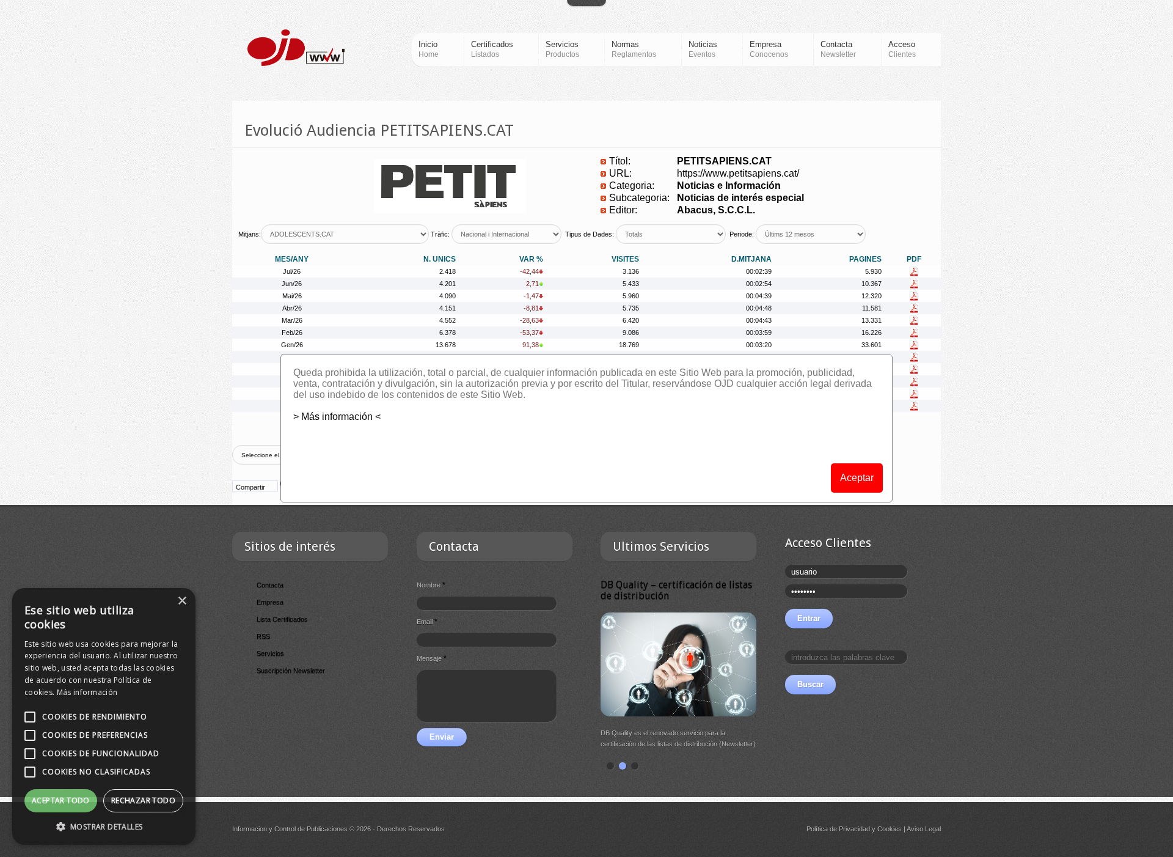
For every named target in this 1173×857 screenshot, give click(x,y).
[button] (103, 826)
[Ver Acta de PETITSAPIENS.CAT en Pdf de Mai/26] (914, 296)
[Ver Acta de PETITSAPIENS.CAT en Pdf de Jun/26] (914, 284)
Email (427, 621)
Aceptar (857, 478)
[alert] (104, 716)
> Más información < (337, 416)
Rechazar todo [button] (143, 800)
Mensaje (432, 658)
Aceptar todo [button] (61, 800)
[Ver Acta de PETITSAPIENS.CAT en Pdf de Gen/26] (914, 345)
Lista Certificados (282, 619)
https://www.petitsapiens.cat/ (738, 173)
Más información (87, 692)
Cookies (889, 829)
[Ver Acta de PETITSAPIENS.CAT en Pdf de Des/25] (914, 357)
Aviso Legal (924, 829)
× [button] (181, 601)
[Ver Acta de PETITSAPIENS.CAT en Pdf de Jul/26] (914, 271)
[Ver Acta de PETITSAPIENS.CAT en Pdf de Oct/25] (914, 381)
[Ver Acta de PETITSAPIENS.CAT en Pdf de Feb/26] (914, 332)
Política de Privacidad (838, 829)
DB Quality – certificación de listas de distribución (676, 590)
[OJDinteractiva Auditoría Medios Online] (296, 47)
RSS (263, 636)
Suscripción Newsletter (291, 670)
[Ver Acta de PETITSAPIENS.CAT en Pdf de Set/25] (914, 394)
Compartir (250, 487)
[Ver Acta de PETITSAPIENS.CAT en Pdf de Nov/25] (914, 369)
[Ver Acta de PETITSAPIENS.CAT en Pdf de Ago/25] (914, 406)
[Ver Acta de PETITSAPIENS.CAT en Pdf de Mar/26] (914, 320)
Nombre (431, 585)
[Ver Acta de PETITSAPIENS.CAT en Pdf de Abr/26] (914, 308)
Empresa (270, 602)
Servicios (270, 653)
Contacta (270, 585)
